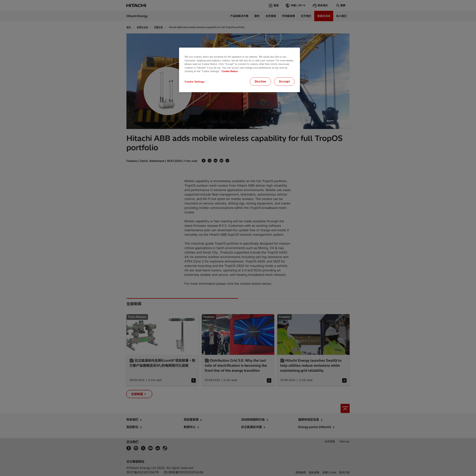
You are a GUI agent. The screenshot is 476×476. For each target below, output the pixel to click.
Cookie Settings (195, 81)
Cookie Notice (230, 71)
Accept (284, 81)
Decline (260, 81)
